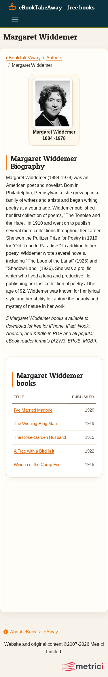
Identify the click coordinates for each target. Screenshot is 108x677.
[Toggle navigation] (15, 19)
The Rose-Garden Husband (40, 437)
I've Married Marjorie (33, 410)
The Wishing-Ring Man (35, 423)
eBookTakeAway (23, 57)
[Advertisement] (54, 538)
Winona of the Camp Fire (37, 464)
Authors (54, 57)
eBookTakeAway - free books (56, 7)
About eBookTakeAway (33, 631)
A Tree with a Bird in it (34, 451)
